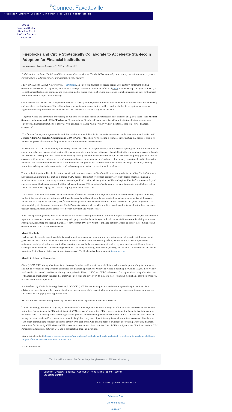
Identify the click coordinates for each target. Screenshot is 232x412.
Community (49, 13)
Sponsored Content (26, 28)
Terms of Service (129, 382)
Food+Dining (64, 13)
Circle (115, 88)
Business (36, 13)
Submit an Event (26, 31)
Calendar (11, 13)
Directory (24, 13)
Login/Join (26, 37)
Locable (116, 382)
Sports (77, 13)
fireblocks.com (117, 251)
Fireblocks (71, 84)
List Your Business (26, 34)
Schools (25, 24)
